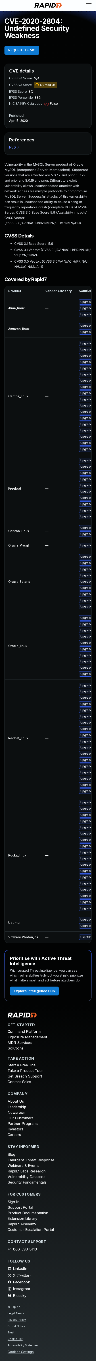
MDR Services (20, 1042)
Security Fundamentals (27, 1182)
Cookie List (15, 1339)
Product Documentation (28, 1213)
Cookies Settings (21, 1352)
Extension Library (22, 1218)
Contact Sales (19, 1082)
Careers (14, 1134)
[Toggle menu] (89, 5)
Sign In (13, 1202)
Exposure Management (27, 1037)
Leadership (17, 1107)
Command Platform (24, 1031)
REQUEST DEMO (21, 50)
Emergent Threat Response (31, 1160)
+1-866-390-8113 (22, 1249)
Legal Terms (16, 1313)
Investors (15, 1129)
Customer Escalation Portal (31, 1229)
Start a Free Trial (22, 1065)
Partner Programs (23, 1123)
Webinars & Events (23, 1165)
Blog (11, 1154)
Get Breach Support (25, 1076)
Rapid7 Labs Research (27, 1171)
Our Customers (20, 1118)
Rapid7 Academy (22, 1224)
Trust (11, 1332)
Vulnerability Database (27, 1176)
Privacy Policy (17, 1319)
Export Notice (16, 1326)
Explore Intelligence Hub (34, 991)
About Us (16, 1101)
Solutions (15, 1048)
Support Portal (20, 1207)
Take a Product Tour (25, 1070)
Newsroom (17, 1112)
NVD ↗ (14, 147)
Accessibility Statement (23, 1345)
